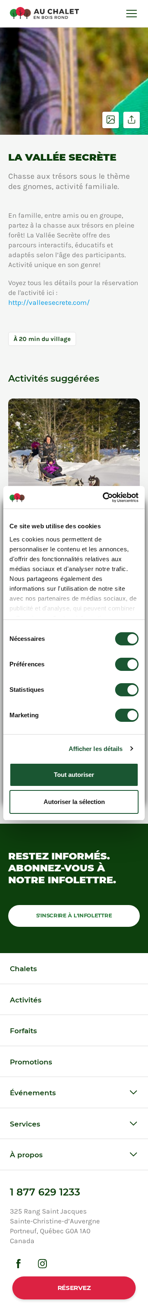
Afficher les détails (96, 748)
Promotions (31, 1062)
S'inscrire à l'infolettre (74, 915)
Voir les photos (110, 120)
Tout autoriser (74, 774)
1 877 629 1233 (45, 1192)
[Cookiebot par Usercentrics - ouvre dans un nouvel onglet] (104, 497)
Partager (131, 120)
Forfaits (23, 1031)
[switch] (127, 664)
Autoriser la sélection (74, 801)
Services (25, 1124)
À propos (26, 1155)
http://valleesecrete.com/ (49, 302)
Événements (33, 1093)
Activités (26, 1000)
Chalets (23, 969)
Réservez (74, 1288)
